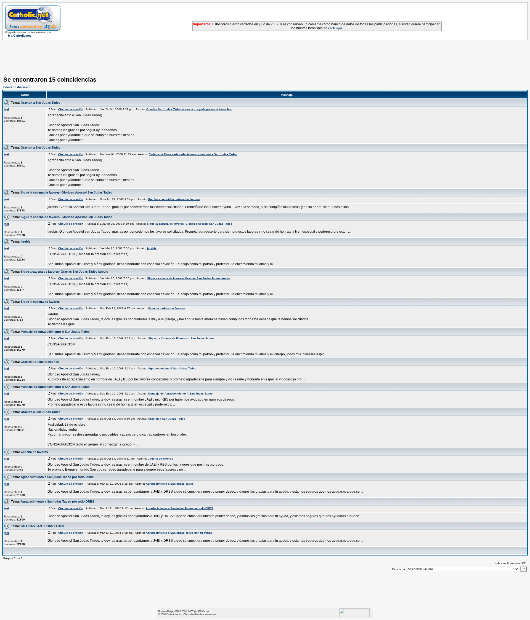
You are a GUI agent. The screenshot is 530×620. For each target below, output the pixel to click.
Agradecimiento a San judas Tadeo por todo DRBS (57, 477)
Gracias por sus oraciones (40, 361)
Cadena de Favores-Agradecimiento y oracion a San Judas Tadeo (193, 154)
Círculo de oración (70, 109)
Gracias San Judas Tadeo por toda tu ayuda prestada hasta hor (189, 109)
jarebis (25, 241)
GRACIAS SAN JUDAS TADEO (42, 526)
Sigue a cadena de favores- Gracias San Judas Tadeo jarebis (64, 271)
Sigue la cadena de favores (40, 301)
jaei (6, 109)
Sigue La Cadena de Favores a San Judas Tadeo (181, 338)
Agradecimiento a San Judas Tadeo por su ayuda (179, 532)
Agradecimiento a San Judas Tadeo (170, 483)
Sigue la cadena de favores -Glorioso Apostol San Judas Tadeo (66, 192)
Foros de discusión (17, 87)
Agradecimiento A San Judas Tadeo (172, 368)
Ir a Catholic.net (19, 35)
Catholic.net (172, 614)
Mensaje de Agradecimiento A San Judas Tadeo (55, 331)
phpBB (175, 611)
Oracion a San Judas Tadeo (40, 102)
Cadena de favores (34, 451)
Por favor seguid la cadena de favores (174, 199)
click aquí (335, 28)
